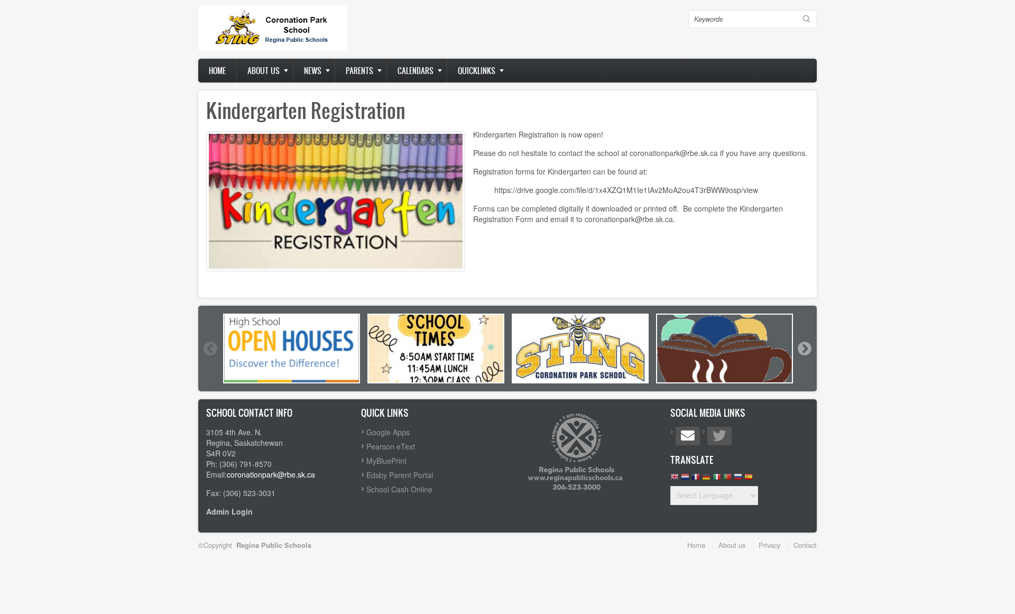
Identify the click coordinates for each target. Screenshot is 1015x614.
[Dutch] (685, 479)
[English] (674, 479)
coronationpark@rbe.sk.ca (271, 474)
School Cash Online (399, 489)
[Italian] (717, 479)
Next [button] (804, 348)
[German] (706, 479)
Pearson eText (390, 446)
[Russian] (738, 479)
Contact (805, 545)
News (312, 70)
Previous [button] (209, 348)
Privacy (769, 545)
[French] (695, 479)
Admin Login (229, 511)
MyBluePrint (386, 460)
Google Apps (388, 432)
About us (263, 70)
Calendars (415, 70)
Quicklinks (476, 70)
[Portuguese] (727, 479)
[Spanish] (748, 479)
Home (217, 70)
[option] (291, 348)
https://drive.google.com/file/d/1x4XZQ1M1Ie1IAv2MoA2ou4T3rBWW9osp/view (626, 190)
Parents (359, 70)
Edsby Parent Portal (399, 475)
